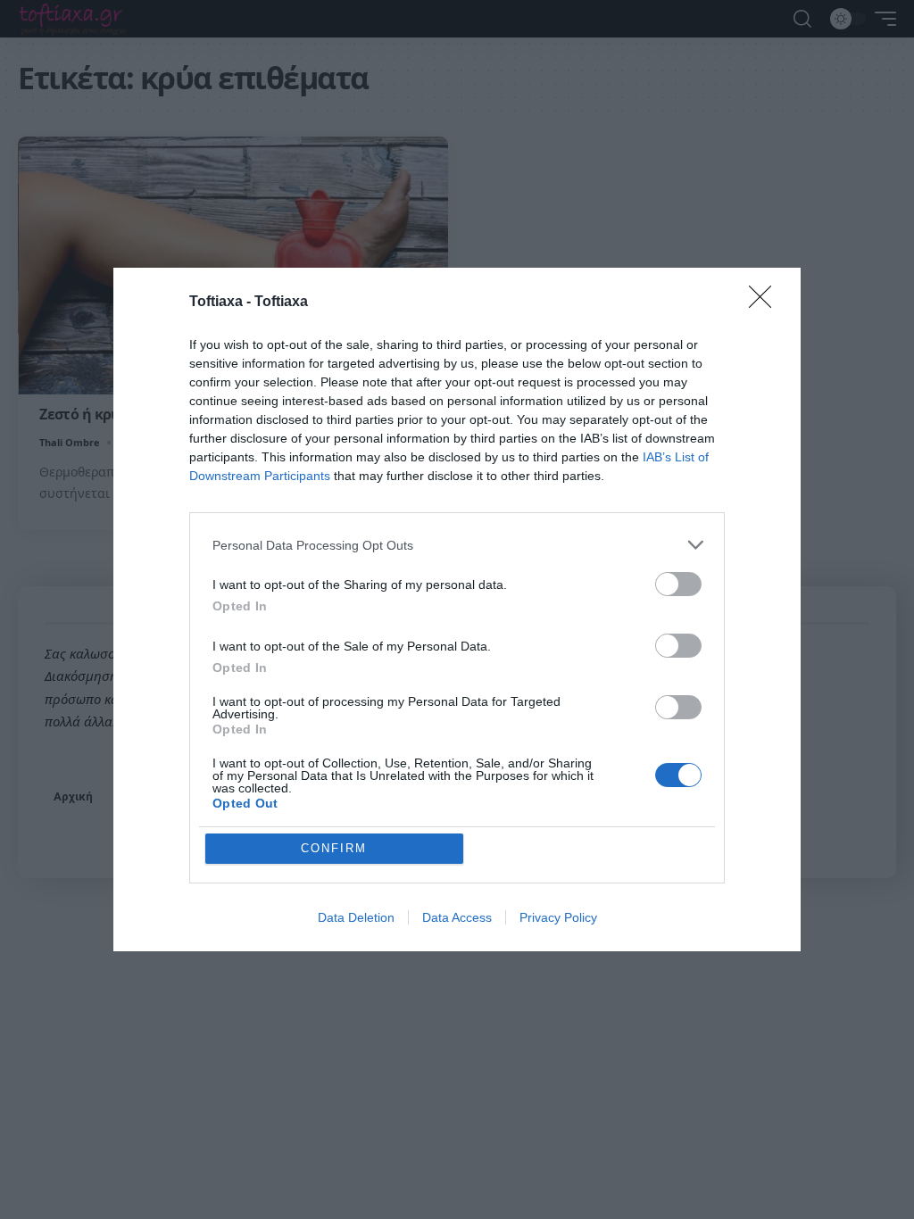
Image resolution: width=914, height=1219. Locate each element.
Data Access (457, 917)
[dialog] (457, 609)
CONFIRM (334, 848)
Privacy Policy (558, 917)
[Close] (766, 302)
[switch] (678, 584)
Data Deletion (356, 917)
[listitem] (457, 544)
